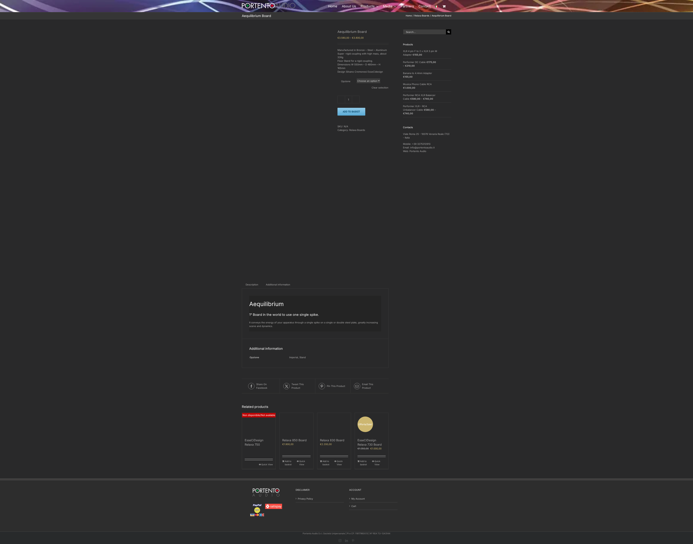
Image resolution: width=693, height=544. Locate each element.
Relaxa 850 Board (294, 440)
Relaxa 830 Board (332, 440)
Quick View (267, 464)
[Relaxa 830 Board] (334, 424)
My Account (358, 498)
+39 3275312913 (421, 143)
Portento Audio (417, 151)
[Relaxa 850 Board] (296, 424)
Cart (353, 506)
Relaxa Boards (357, 130)
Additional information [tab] (278, 284)
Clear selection (380, 87)
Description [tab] (252, 284)
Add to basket (351, 111)
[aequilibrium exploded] (287, 149)
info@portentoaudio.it (422, 147)
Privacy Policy (305, 498)
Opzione (345, 81)
